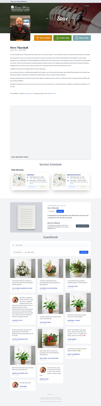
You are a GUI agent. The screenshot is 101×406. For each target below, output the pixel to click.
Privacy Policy (46, 399)
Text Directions (31, 186)
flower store (53, 93)
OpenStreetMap (52, 401)
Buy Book (60, 211)
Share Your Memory (82, 226)
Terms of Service (54, 399)
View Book (51, 211)
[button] (19, 178)
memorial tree (29, 93)
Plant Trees (42, 186)
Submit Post (84, 252)
